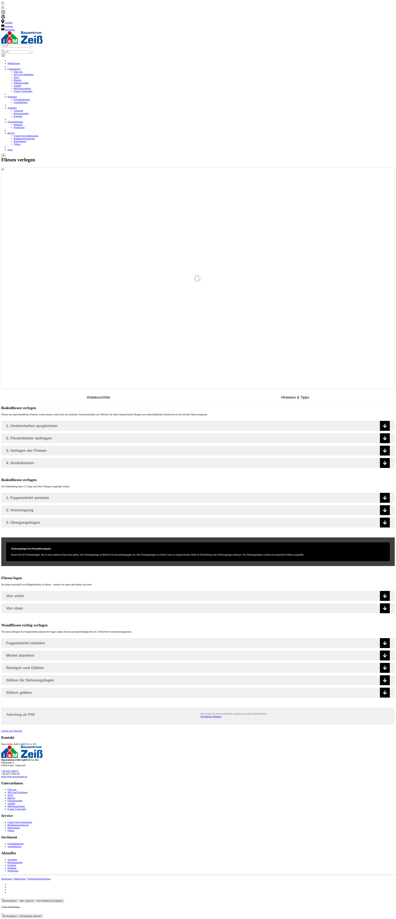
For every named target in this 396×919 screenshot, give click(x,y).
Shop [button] (10, 149)
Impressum (6, 879)
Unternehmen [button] (14, 69)
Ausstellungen (14, 846)
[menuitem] (6, 22)
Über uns (11, 789)
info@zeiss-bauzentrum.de (14, 776)
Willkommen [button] (13, 63)
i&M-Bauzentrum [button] (22, 88)
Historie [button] (17, 80)
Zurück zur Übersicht (11, 731)
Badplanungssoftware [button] (24, 138)
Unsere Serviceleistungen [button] (26, 135)
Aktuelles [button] (12, 108)
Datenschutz (20, 879)
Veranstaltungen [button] (15, 122)
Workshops (12, 870)
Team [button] (16, 77)
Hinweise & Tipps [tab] (295, 397)
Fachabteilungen (15, 843)
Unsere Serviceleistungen (19, 822)
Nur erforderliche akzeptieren (50, 901)
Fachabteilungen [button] (22, 99)
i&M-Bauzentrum (16, 806)
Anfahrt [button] (17, 85)
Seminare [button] (18, 124)
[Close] (2, 913)
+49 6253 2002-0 (9, 771)
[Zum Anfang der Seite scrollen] (2, 898)
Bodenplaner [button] (20, 141)
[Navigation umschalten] (2, 49)
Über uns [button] (18, 71)
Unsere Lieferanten (16, 809)
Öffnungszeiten (14, 800)
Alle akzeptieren (9, 901)
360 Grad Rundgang (17, 792)
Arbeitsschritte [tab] (98, 397)
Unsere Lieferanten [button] (23, 91)
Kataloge (11, 865)
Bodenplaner (13, 827)
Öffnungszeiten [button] (21, 83)
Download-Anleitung (210, 716)
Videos (10, 830)
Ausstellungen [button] (21, 102)
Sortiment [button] (12, 96)
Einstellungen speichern (30, 916)
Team (10, 795)
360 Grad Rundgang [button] (24, 74)
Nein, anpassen (27, 901)
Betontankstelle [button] (21, 113)
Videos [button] (17, 144)
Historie (11, 798)
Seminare (12, 868)
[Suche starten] (31, 46)
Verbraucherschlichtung (38, 879)
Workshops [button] (19, 127)
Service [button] (11, 133)
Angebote (12, 859)
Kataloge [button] (18, 116)
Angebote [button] (18, 110)
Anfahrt (11, 803)
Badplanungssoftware (18, 825)
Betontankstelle (14, 862)
